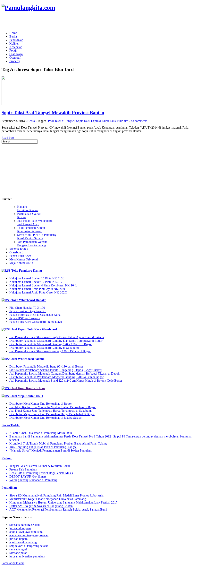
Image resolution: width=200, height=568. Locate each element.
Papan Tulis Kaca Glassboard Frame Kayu (35, 321)
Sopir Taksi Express (88, 121)
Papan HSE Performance (24, 318)
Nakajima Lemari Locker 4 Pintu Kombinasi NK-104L (43, 285)
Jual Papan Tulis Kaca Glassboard (34, 329)
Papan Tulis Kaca (20, 256)
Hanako (22, 206)
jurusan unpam (18, 538)
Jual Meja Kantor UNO (27, 396)
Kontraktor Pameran (29, 231)
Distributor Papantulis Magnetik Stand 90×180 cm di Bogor (46, 366)
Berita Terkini (11, 425)
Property (14, 61)
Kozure (21, 217)
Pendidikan (16, 40)
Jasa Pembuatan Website (32, 241)
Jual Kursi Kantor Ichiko (28, 388)
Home (13, 33)
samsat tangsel (18, 549)
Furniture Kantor (27, 210)
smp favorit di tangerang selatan (28, 545)
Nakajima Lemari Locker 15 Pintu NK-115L (36, 278)
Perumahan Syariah (29, 213)
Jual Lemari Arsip (28, 224)
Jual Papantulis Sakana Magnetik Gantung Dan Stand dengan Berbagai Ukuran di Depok (64, 373)
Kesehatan (15, 47)
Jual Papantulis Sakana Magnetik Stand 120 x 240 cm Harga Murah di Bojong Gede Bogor (65, 380)
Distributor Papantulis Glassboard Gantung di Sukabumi (44, 347)
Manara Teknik (18, 248)
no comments (139, 121)
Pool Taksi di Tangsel (61, 121)
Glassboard (16, 252)
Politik (13, 50)
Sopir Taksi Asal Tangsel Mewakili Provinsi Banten (53, 112)
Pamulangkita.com (13, 563)
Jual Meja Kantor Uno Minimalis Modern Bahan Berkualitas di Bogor (52, 407)
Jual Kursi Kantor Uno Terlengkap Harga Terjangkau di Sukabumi (50, 410)
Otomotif (15, 57)
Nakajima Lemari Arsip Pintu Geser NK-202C (38, 292)
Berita (13, 36)
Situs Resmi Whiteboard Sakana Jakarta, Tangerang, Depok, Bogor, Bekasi (55, 370)
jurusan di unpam (20, 528)
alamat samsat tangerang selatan (28, 535)
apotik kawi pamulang (23, 542)
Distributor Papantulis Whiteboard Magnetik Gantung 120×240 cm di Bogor (56, 377)
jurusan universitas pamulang (27, 556)
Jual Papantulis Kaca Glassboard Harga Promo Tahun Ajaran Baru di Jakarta (56, 337)
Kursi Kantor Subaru (30, 238)
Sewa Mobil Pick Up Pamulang (36, 234)
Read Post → (10, 137)
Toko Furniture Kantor (26, 270)
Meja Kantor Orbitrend (23, 259)
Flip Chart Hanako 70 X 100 (27, 307)
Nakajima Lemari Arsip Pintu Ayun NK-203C (37, 289)
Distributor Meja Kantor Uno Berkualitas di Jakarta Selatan (45, 417)
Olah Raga (16, 54)
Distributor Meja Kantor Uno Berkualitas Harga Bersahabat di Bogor (52, 414)
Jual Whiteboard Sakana (28, 358)
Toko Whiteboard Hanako (28, 300)
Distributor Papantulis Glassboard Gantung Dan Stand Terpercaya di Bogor (55, 340)
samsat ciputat (18, 553)
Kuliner (14, 43)
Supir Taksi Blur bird (115, 121)
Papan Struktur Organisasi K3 (27, 311)
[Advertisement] (47, 21)
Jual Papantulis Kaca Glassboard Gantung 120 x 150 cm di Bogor (50, 351)
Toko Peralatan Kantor (31, 227)
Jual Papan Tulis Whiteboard (35, 220)
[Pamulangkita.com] (28, 7)
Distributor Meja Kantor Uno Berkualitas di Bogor (40, 403)
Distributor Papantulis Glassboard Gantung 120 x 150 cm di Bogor (50, 344)
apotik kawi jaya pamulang (26, 531)
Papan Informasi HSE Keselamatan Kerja (35, 314)
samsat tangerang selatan (24, 524)
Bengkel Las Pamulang (31, 245)
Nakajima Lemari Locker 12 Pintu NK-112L (36, 282)
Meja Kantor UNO (21, 263)
